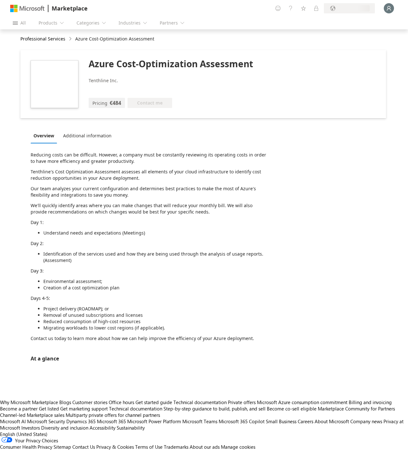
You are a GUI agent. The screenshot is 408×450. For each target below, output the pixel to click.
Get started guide (153, 402)
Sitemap (62, 447)
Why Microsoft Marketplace (29, 402)
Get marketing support (84, 408)
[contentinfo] (71, 39)
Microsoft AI (13, 421)
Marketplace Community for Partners (356, 408)
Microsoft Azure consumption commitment (303, 402)
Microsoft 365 (111, 421)
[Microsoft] (27, 8)
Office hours (121, 402)
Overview (43, 136)
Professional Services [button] (42, 39)
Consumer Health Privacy (26, 447)
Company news (366, 421)
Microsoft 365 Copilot (242, 421)
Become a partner (19, 408)
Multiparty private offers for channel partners (113, 415)
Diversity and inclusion (64, 428)
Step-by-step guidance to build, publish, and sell (215, 408)
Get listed (49, 408)
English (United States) (23, 434)
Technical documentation (200, 402)
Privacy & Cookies (115, 447)
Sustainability (131, 428)
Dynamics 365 (81, 421)
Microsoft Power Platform (154, 421)
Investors (30, 428)
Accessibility (102, 428)
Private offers (242, 402)
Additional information (87, 136)
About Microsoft (332, 421)
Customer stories (89, 402)
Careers (305, 421)
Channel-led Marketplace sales (32, 415)
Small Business (281, 421)
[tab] (45, 135)
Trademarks (176, 447)
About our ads (205, 447)
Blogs (65, 402)
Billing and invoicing (370, 402)
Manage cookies (238, 447)
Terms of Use (149, 447)
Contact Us (83, 447)
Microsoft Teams (199, 421)
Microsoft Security (46, 421)
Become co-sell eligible (292, 408)
